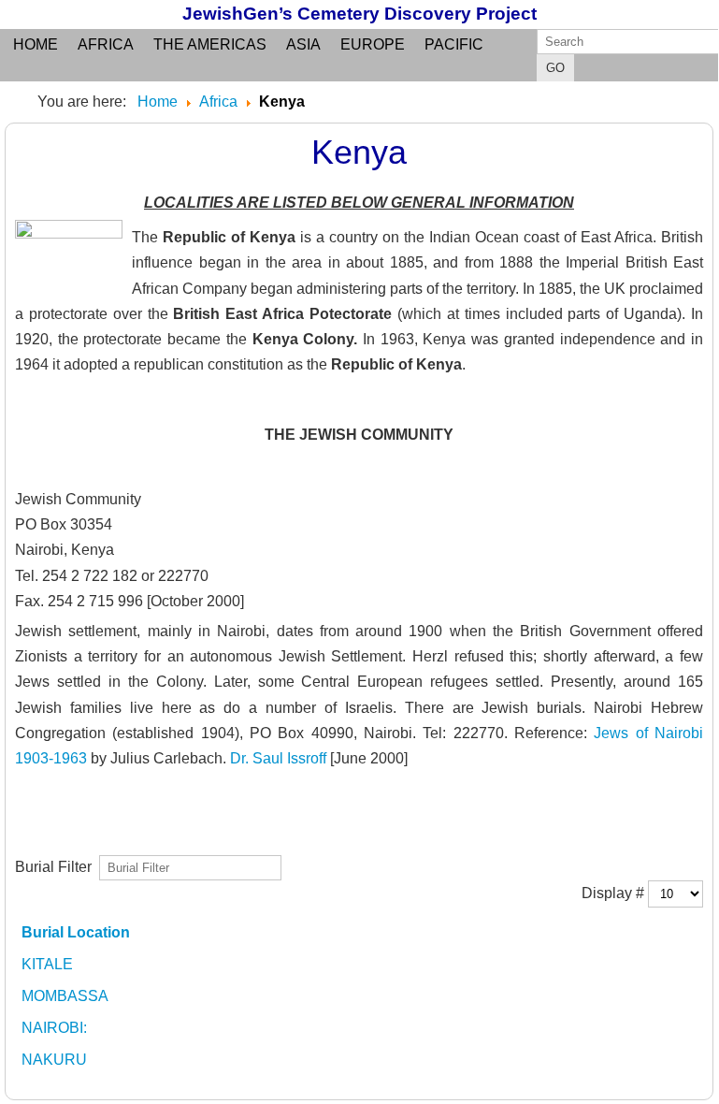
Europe (372, 44)
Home (35, 44)
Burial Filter (57, 866)
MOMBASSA (65, 996)
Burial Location (76, 932)
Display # (615, 892)
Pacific (453, 44)
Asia (303, 44)
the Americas (209, 44)
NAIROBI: (54, 1028)
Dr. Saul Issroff (278, 758)
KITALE (47, 964)
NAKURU (54, 1060)
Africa (106, 44)
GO (555, 68)
